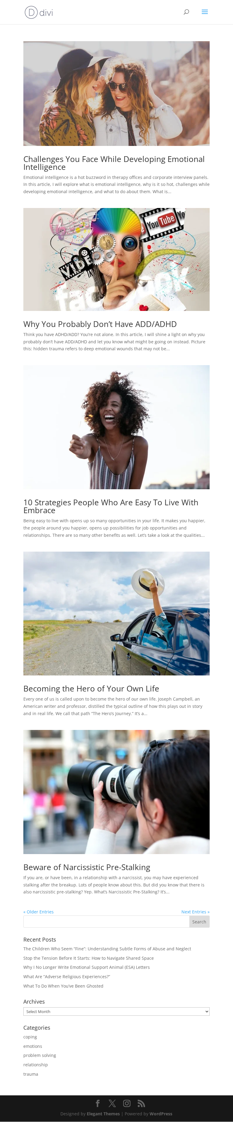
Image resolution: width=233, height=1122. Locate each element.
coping (30, 1037)
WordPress (161, 1114)
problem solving (39, 1055)
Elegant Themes (103, 1114)
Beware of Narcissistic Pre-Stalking (86, 867)
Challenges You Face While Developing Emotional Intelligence (114, 162)
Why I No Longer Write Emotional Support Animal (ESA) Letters (86, 967)
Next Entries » (195, 912)
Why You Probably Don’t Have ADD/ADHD (100, 323)
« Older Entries (38, 912)
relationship (35, 1065)
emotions (32, 1046)
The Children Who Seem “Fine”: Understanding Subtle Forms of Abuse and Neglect (107, 949)
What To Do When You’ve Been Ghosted (63, 986)
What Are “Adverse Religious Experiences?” (66, 976)
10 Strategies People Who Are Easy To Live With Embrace (110, 506)
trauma (30, 1074)
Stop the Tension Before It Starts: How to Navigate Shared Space (88, 958)
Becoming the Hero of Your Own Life (91, 688)
